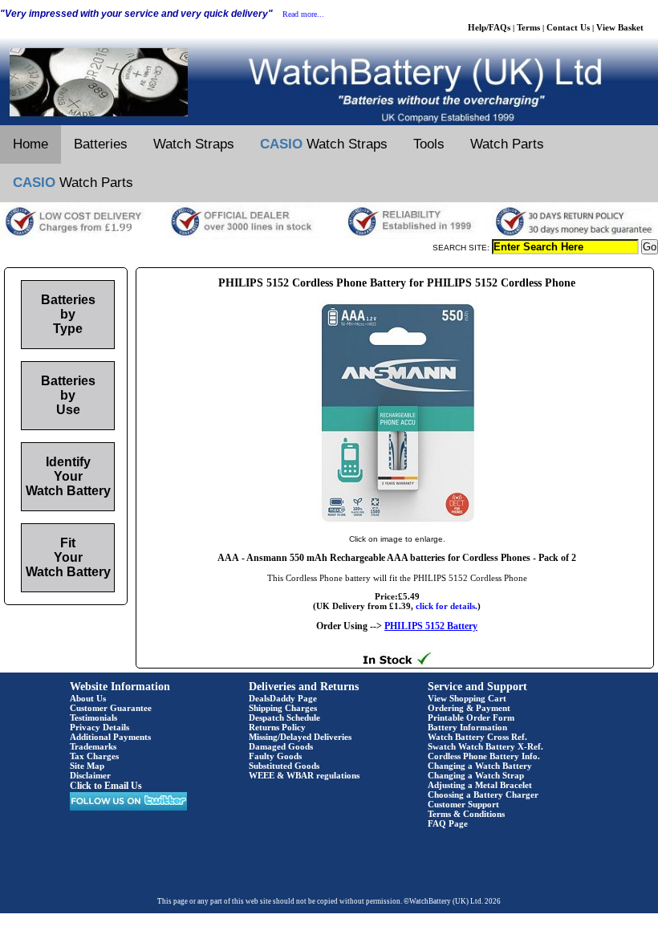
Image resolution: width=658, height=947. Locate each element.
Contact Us (568, 27)
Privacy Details (99, 727)
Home (30, 144)
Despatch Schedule (284, 717)
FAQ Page (448, 823)
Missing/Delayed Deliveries (300, 737)
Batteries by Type (68, 314)
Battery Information (467, 727)
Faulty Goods (275, 756)
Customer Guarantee (111, 708)
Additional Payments (110, 737)
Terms (528, 27)
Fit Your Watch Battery (68, 557)
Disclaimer (90, 775)
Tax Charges (94, 756)
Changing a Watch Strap (476, 775)
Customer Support (463, 804)
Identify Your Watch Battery (68, 476)
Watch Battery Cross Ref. (477, 737)
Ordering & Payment (469, 708)
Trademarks (93, 746)
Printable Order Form (471, 717)
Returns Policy (277, 727)
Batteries (101, 144)
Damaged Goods (281, 746)
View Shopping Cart (467, 698)
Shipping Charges (283, 708)
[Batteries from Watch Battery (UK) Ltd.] (329, 122)
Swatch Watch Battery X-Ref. (485, 746)
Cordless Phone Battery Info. (484, 756)
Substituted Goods (284, 765)
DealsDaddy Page (283, 698)
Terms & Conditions (466, 814)
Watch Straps (193, 144)
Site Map (87, 765)
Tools (429, 144)
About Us (88, 698)
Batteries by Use (68, 395)
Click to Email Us (106, 785)
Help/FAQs (489, 27)
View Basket (620, 27)
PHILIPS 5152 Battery (430, 626)
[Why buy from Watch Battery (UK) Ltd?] (329, 236)
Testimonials (93, 717)
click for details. (446, 606)
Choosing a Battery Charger (483, 794)
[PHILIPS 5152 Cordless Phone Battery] (397, 522)
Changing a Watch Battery (480, 765)
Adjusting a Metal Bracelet (480, 785)
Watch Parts (507, 144)
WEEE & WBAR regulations (304, 775)
